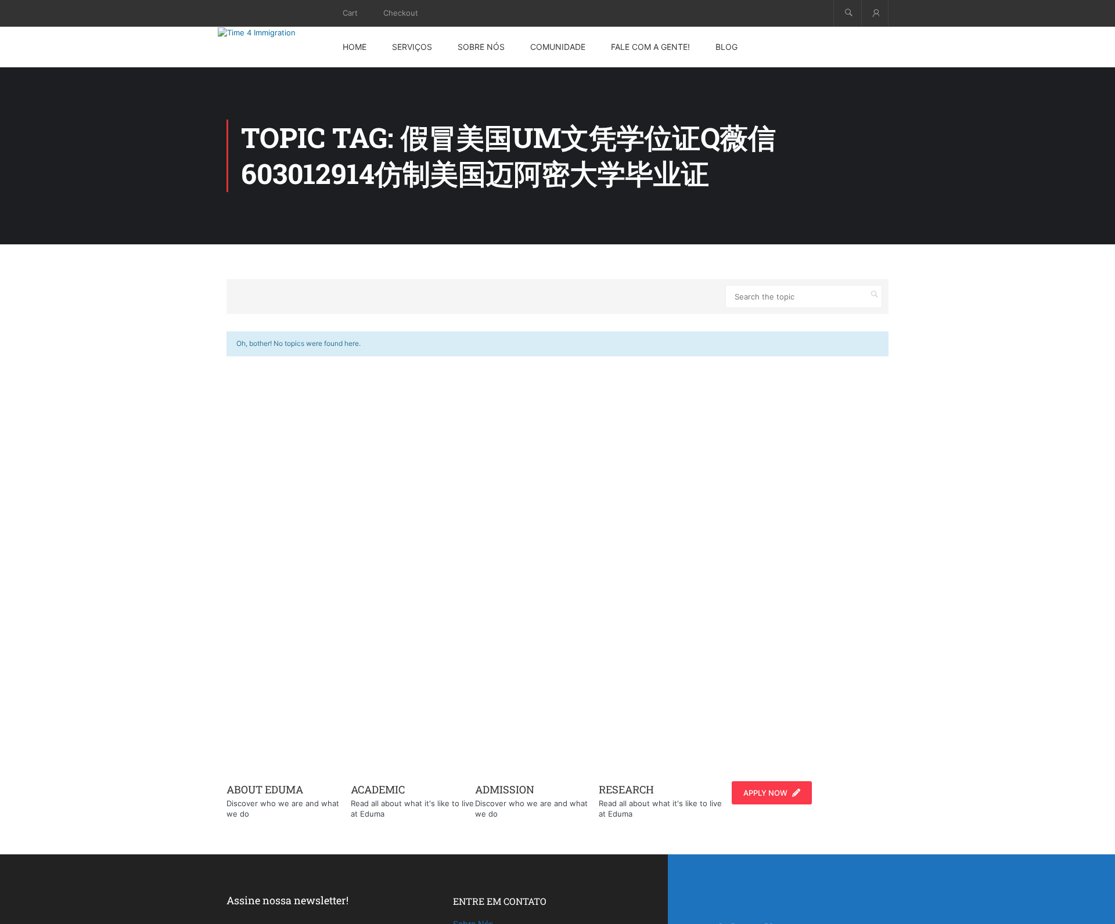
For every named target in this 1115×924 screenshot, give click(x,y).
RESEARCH (626, 789)
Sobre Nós (481, 47)
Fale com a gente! (650, 47)
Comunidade (557, 47)
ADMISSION (504, 789)
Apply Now (765, 792)
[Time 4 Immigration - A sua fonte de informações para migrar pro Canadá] (270, 32)
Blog (726, 47)
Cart (350, 12)
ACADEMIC (378, 789)
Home (354, 47)
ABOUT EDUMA (264, 789)
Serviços (412, 47)
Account (875, 13)
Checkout (400, 12)
